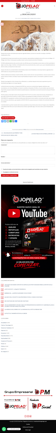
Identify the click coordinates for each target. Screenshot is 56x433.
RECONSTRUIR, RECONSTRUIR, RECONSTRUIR (16, 301)
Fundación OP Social (6, 341)
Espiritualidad (4, 338)
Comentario (4, 144)
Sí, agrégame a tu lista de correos (10, 172)
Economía (3, 333)
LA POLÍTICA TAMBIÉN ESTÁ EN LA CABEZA (16, 313)
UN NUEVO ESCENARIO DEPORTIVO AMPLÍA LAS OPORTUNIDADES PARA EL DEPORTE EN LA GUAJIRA (28, 285)
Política (28, 12)
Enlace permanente (40, 129)
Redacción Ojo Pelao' (36, 18)
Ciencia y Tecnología (6, 325)
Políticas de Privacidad (28, 427)
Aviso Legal (28, 429)
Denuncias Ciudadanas (6, 327)
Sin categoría (4, 351)
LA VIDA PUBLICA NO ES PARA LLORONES (42, 133)
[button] (4, 429)
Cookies (28, 424)
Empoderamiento (5, 335)
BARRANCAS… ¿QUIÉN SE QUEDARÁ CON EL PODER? (18, 293)
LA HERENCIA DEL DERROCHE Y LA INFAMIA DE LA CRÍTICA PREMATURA (23, 309)
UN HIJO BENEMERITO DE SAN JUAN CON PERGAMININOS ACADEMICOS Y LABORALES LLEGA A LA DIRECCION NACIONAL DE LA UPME (29, 305)
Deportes (3, 330)
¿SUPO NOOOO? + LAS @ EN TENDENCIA (15, 289)
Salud (2, 348)
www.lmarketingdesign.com (40, 421)
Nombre (3, 156)
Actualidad (3, 322)
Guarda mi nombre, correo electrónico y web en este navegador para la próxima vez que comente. (25, 169)
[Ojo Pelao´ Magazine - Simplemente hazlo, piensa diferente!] (28, 6)
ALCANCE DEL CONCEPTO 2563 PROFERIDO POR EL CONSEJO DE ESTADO (23, 297)
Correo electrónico (5, 162)
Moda (2, 343)
